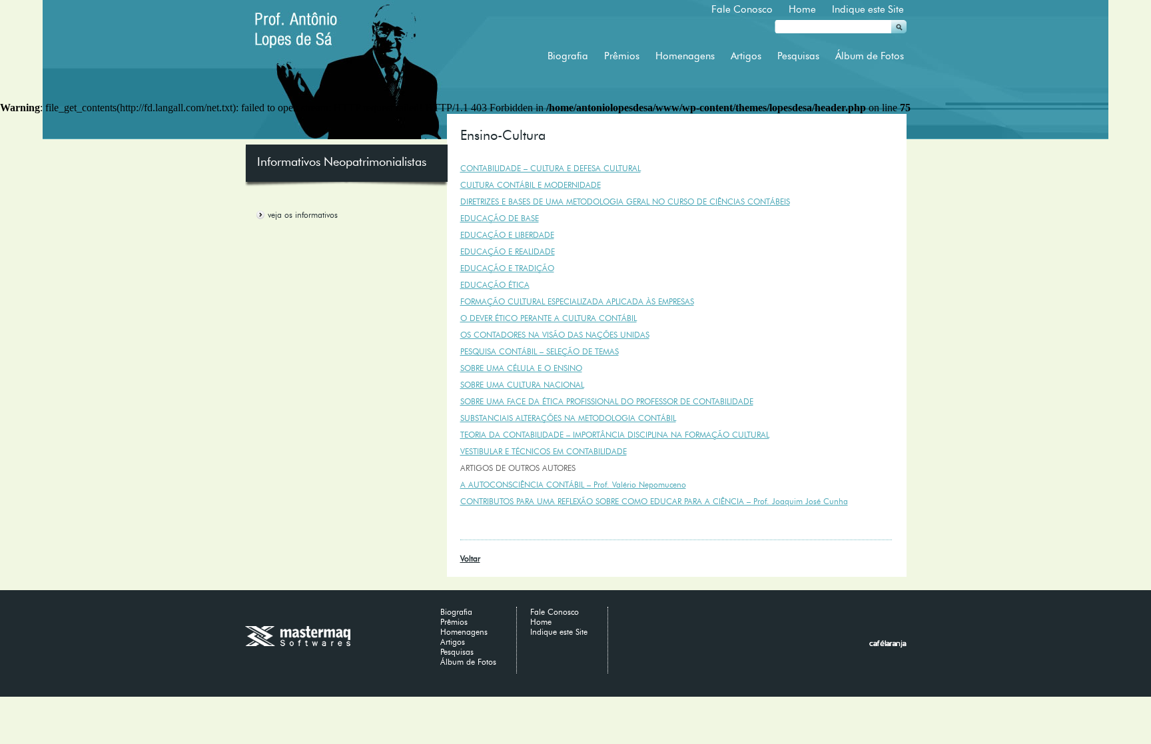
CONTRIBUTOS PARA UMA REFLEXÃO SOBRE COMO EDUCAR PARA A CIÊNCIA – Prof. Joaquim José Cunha (654, 501)
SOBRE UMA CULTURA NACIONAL (522, 385)
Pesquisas (798, 56)
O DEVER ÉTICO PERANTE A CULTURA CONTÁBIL (548, 318)
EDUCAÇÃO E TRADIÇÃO (507, 268)
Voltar (470, 558)
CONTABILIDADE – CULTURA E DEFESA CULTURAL (550, 168)
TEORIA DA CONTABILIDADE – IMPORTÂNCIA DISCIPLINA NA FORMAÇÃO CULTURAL (614, 435)
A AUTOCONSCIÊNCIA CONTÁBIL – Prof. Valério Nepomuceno (573, 485)
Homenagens (685, 56)
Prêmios (621, 56)
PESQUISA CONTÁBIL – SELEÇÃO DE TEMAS (539, 351)
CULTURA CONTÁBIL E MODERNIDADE (530, 185)
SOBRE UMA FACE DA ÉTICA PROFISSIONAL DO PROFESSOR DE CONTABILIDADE (606, 401)
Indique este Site (868, 9)
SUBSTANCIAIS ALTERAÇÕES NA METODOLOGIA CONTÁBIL (568, 418)
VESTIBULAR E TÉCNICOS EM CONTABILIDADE (543, 451)
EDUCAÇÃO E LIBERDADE (507, 235)
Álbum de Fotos (869, 56)
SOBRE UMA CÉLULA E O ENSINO (521, 368)
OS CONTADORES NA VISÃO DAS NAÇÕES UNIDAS (554, 335)
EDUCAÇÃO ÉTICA (495, 285)
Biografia (568, 56)
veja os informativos (303, 215)
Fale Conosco (742, 9)
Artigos (746, 56)
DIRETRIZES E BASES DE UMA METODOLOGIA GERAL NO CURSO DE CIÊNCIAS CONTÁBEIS (625, 201)
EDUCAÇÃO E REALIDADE (507, 251)
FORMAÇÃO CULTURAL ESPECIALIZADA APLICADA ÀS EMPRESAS (577, 301)
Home (802, 9)
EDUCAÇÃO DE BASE (499, 218)
